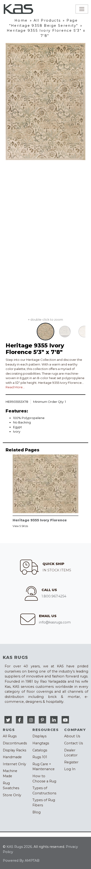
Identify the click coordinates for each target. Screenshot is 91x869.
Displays (39, 736)
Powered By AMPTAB (21, 860)
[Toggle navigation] (81, 9)
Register (71, 762)
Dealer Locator (70, 752)
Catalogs (39, 750)
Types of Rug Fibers (43, 802)
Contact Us (73, 743)
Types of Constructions (44, 790)
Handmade (12, 757)
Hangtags (40, 743)
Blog (36, 812)
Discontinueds (15, 743)
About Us (72, 736)
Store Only (12, 795)
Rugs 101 (39, 757)
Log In (69, 769)
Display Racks (14, 750)
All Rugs (10, 736)
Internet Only (14, 764)
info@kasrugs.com (55, 622)
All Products (47, 20)
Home (21, 20)
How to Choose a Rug (44, 778)
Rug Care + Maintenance (43, 766)
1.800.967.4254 (54, 596)
